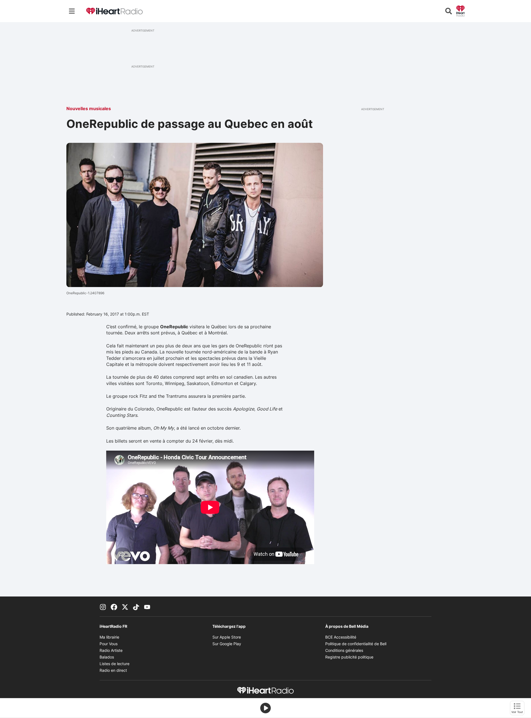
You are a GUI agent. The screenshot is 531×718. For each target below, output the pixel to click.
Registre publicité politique (349, 657)
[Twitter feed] (125, 606)
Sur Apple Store (226, 637)
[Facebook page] (114, 606)
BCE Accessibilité (340, 637)
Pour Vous (109, 643)
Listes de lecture (114, 663)
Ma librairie (109, 637)
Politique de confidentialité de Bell (355, 643)
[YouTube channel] (147, 606)
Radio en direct (113, 670)
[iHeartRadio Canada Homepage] (114, 11)
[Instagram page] (103, 606)
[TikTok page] (136, 606)
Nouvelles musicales (88, 108)
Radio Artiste (111, 650)
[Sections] (71, 11)
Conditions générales (344, 650)
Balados (107, 657)
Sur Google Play (226, 643)
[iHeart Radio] (460, 10)
